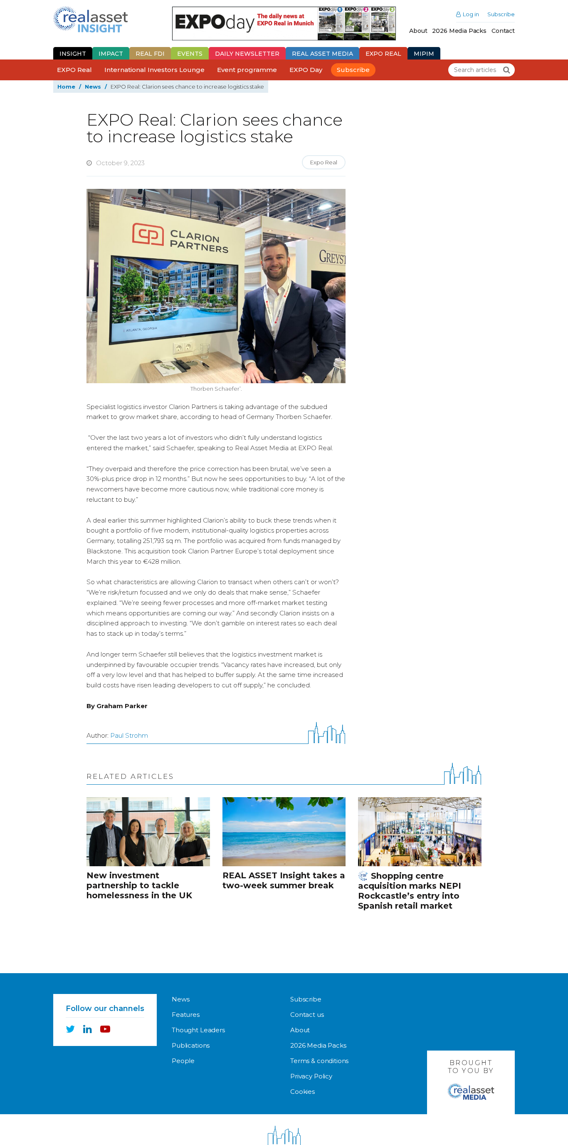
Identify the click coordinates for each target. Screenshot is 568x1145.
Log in (471, 14)
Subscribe (501, 14)
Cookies (302, 1091)
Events (190, 53)
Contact (503, 31)
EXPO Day (305, 70)
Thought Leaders (198, 1030)
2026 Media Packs (459, 31)
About (418, 31)
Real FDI (150, 53)
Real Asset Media (322, 53)
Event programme (247, 70)
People (183, 1061)
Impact (111, 53)
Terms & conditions (319, 1061)
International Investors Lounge (154, 70)
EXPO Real (74, 70)
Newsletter (247, 53)
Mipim (424, 53)
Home (66, 86)
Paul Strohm (129, 735)
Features (186, 1015)
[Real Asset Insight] (90, 19)
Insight (72, 53)
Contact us (307, 1015)
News (93, 86)
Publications (191, 1045)
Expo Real (383, 53)
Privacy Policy (311, 1076)
